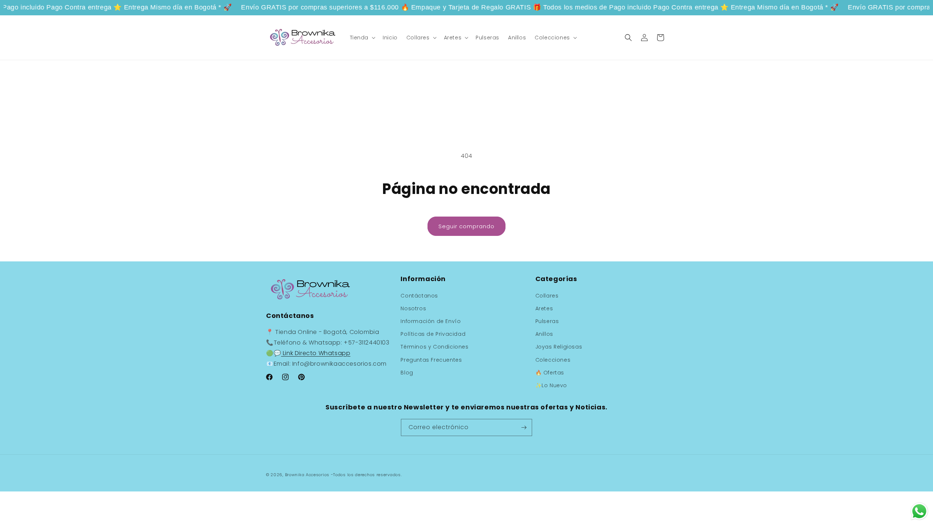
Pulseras (547, 321)
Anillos (544, 334)
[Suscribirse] (524, 427)
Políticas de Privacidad (433, 334)
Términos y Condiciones (434, 346)
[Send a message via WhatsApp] (919, 511)
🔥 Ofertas (549, 372)
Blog (407, 372)
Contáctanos (419, 295)
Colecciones (553, 359)
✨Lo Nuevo (551, 385)
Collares (547, 295)
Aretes (544, 308)
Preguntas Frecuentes (431, 359)
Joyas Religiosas (558, 346)
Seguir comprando (466, 226)
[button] (362, 37)
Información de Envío (431, 321)
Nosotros (413, 308)
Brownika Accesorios (307, 475)
